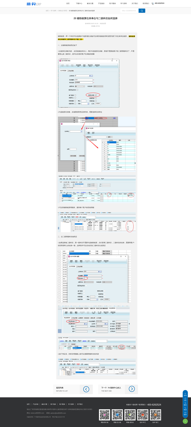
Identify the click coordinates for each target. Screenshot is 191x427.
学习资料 (53, 10)
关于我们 (80, 404)
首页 (47, 10)
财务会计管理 (62, 10)
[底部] (185, 421)
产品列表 (35, 404)
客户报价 (53, 404)
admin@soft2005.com (58, 413)
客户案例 (62, 404)
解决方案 (44, 404)
